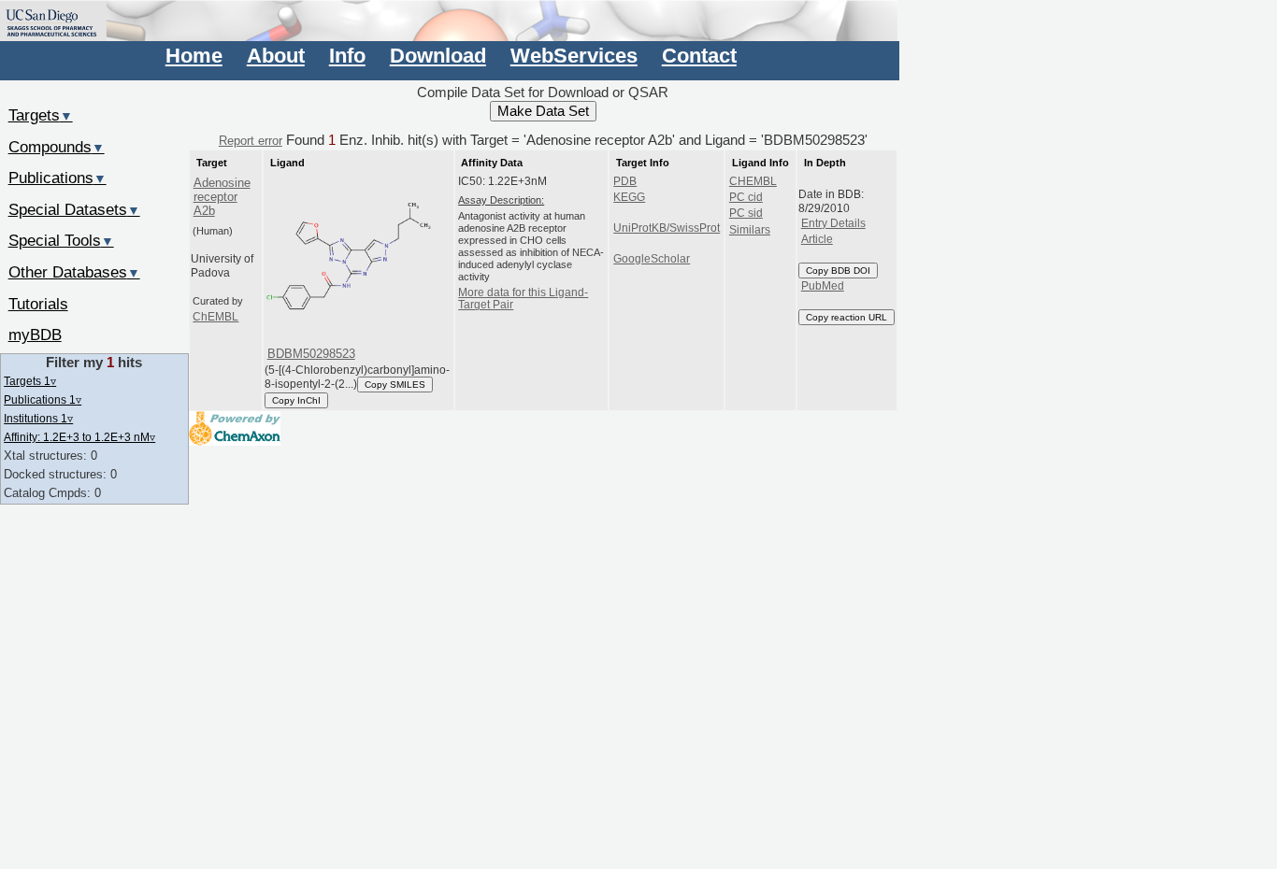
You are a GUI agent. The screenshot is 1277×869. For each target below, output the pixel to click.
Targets (40, 115)
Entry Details (833, 223)
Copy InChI (296, 400)
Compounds (56, 146)
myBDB (35, 334)
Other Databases (74, 272)
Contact (699, 55)
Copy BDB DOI (838, 270)
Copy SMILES (395, 384)
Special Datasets (74, 209)
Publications (57, 177)
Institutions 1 (38, 418)
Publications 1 (42, 399)
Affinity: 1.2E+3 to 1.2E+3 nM (79, 437)
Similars (749, 229)
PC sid (746, 213)
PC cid (746, 197)
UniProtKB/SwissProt (666, 228)
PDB (625, 181)
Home (193, 55)
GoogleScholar (651, 258)
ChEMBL (215, 316)
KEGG (629, 197)
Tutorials (38, 303)
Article (817, 239)
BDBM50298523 (311, 354)
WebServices (574, 55)
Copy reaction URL (846, 317)
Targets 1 (30, 381)
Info (347, 55)
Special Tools (61, 240)
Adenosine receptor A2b (222, 197)
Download (438, 55)
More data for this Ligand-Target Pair (523, 299)
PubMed (822, 286)
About (276, 55)
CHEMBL (753, 181)
